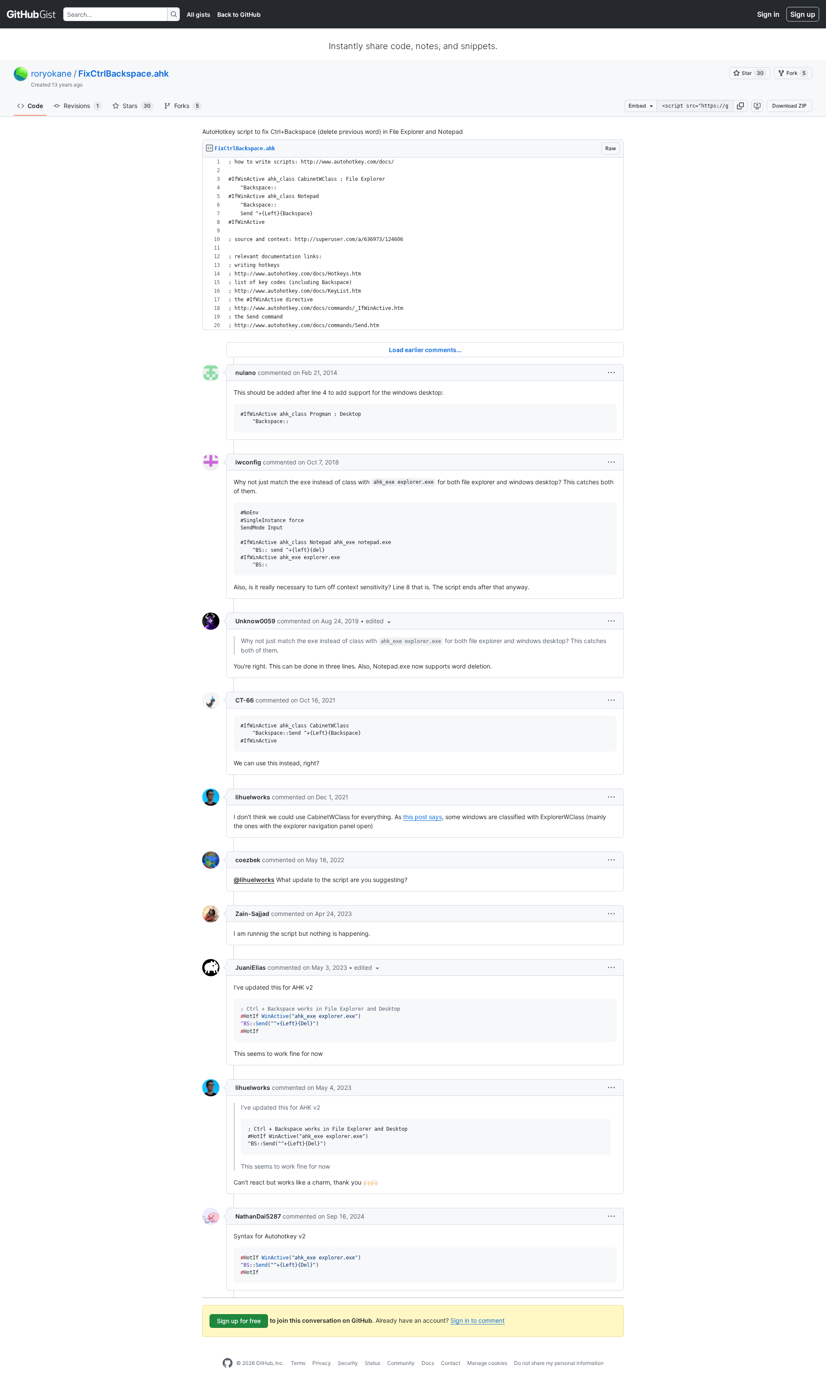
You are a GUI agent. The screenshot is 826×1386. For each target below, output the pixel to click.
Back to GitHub (239, 14)
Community (401, 1363)
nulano (245, 372)
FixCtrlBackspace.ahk (123, 73)
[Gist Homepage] (31, 14)
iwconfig (248, 462)
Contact (450, 1363)
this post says (422, 816)
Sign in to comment (477, 1320)
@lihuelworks (254, 879)
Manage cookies (487, 1363)
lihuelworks (252, 797)
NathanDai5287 (258, 1216)
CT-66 (244, 700)
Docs (428, 1363)
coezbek (247, 859)
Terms (298, 1363)
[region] (413, 244)
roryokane (51, 73)
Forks (186, 105)
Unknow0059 (255, 621)
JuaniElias (250, 967)
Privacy (321, 1363)
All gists (198, 14)
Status (372, 1363)
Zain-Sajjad (252, 913)
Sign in (768, 14)
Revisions (81, 105)
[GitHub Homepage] (227, 1363)
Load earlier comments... (425, 349)
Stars (137, 105)
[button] (740, 106)
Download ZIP (789, 105)
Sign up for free (239, 1320)
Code (35, 105)
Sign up (802, 14)
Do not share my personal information (559, 1363)
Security (348, 1363)
